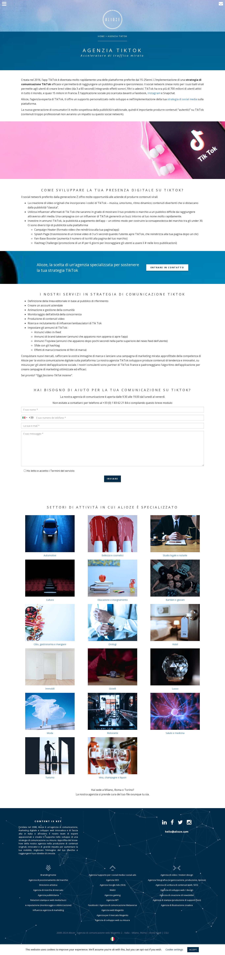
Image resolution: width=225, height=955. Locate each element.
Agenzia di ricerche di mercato (48, 890)
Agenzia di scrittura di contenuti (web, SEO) (177, 884)
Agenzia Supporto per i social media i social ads (112, 874)
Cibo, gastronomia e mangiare (50, 644)
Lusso (175, 688)
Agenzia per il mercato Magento (112, 915)
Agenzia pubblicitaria (48, 895)
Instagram (154, 93)
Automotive (50, 555)
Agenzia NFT (112, 900)
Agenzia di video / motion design (177, 874)
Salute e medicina (175, 733)
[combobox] (27, 417)
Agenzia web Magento (112, 910)
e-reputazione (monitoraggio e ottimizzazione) (48, 905)
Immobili (50, 688)
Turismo (49, 777)
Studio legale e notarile (175, 555)
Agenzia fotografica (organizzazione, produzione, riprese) (177, 880)
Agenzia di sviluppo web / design (176, 890)
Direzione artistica (48, 884)
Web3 (112, 890)
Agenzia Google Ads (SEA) (112, 884)
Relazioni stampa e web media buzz (48, 900)
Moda (50, 733)
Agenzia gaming (112, 895)
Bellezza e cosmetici (112, 555)
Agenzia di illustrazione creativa (177, 905)
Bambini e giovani (175, 599)
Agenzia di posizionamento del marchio (48, 880)
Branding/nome (48, 874)
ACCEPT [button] (193, 949)
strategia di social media (182, 99)
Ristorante (112, 733)
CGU (166, 932)
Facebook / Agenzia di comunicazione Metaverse (112, 905)
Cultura (50, 599)
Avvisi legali (155, 932)
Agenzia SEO (112, 880)
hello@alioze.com (176, 831)
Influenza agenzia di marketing (48, 910)
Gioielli (112, 688)
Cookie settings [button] (174, 949)
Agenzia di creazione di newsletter (177, 895)
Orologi (112, 644)
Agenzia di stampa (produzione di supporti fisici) (177, 900)
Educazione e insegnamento (113, 599)
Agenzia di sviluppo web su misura (112, 920)
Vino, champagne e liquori (112, 777)
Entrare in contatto (167, 267)
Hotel (175, 644)
